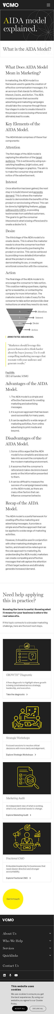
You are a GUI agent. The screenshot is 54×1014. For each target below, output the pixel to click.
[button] (48, 5)
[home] (10, 5)
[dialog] (27, 998)
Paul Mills (10, 372)
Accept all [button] (20, 1008)
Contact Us (11, 966)
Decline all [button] (38, 1008)
